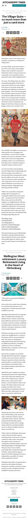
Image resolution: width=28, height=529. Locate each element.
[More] (21, 32)
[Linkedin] (18, 32)
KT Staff (5, 27)
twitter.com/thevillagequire (9, 227)
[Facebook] (7, 32)
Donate (14, 492)
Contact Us (14, 491)
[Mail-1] (8, 506)
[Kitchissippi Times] (14, 2)
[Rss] (20, 506)
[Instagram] (11, 506)
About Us (14, 490)
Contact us (14, 241)
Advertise (14, 494)
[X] (11, 32)
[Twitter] (17, 506)
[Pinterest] (14, 32)
